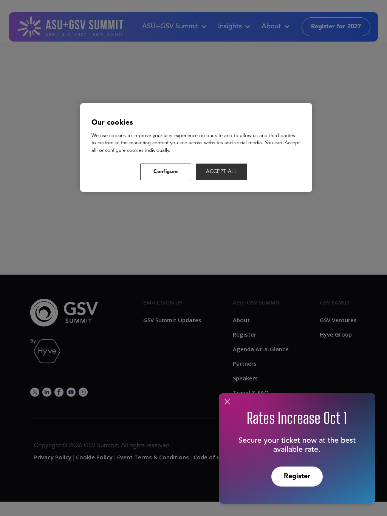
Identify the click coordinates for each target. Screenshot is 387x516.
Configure (165, 171)
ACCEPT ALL (221, 171)
